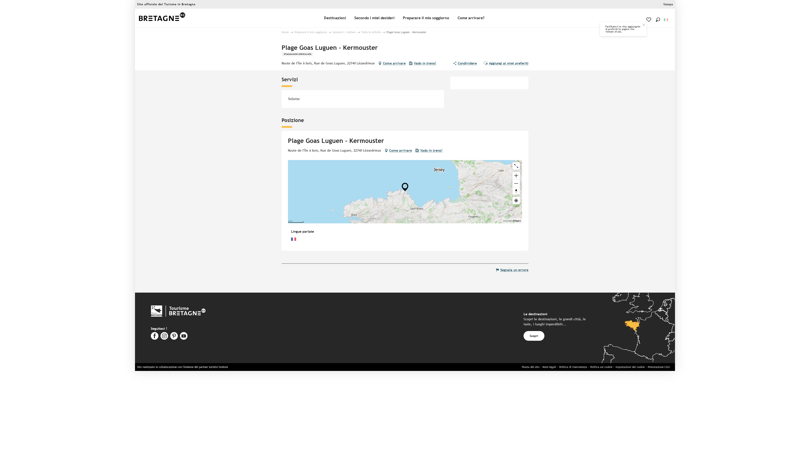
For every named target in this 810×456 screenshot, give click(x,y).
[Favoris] (649, 20)
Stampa (668, 4)
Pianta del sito (530, 367)
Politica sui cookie (601, 367)
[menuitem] (162, 18)
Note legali (549, 367)
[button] (658, 19)
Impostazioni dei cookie (630, 367)
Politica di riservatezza (573, 367)
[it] (666, 19)
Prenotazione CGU (659, 367)
